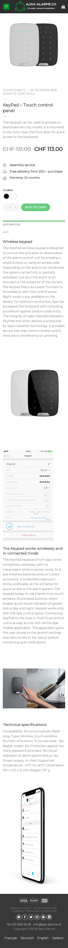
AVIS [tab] (6, 232)
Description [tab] (11, 224)
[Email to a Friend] (37, 917)
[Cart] (63, 6)
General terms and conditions (34, 911)
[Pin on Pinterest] (43, 917)
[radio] (6, 196)
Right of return (45, 908)
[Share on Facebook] (25, 917)
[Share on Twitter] (31, 917)
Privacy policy (20, 908)
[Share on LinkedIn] (49, 917)
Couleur (8, 190)
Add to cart (35, 207)
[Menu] (6, 7)
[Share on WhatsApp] (19, 917)
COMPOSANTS (14, 90)
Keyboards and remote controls (30, 92)
